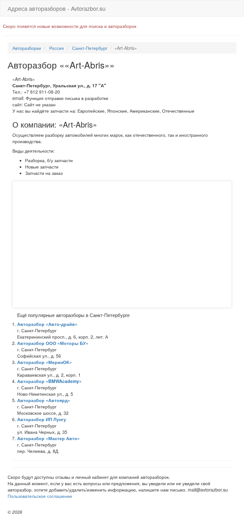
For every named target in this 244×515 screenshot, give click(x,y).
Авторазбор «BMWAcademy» (49, 381)
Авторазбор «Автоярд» (43, 400)
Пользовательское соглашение (40, 496)
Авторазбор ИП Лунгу (41, 419)
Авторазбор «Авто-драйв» (47, 324)
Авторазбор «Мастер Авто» (48, 438)
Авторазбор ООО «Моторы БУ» (52, 343)
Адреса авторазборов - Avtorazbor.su (56, 8)
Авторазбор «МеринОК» (44, 362)
